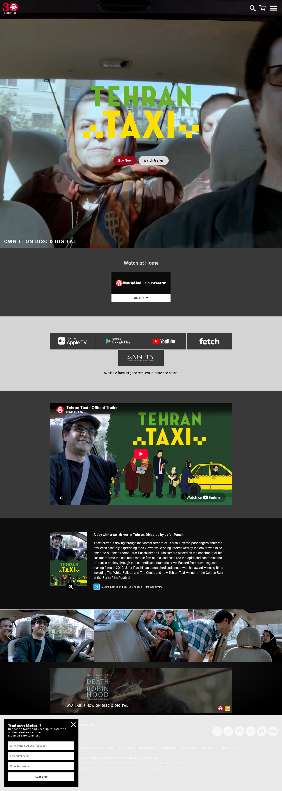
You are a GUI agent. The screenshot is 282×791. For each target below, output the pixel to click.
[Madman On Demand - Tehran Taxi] (141, 283)
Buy (125, 160)
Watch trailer (153, 160)
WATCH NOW (141, 298)
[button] (9, 635)
